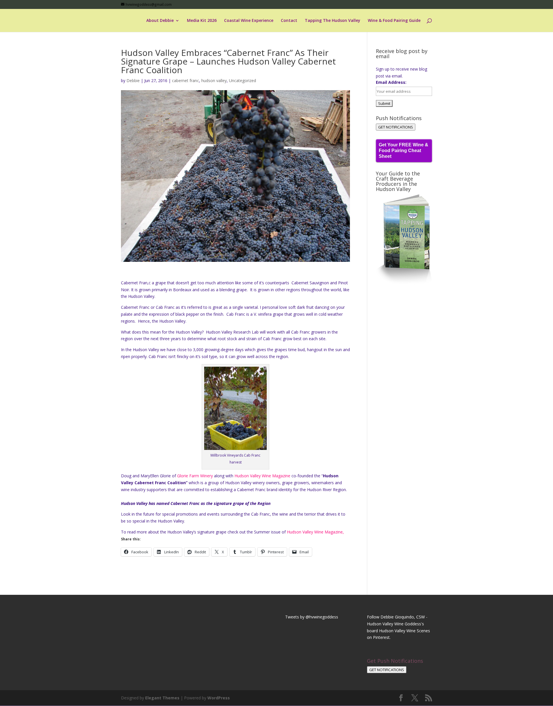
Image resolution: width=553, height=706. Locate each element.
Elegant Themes (162, 698)
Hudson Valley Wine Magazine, (315, 532)
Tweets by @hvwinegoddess (311, 617)
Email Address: (391, 82)
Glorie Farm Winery (195, 475)
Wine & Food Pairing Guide (394, 20)
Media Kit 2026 (202, 20)
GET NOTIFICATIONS (395, 127)
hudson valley (214, 80)
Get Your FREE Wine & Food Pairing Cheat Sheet (403, 150)
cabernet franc (185, 80)
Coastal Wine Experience (248, 20)
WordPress (218, 698)
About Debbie (160, 20)
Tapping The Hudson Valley (332, 20)
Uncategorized (242, 80)
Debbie (133, 80)
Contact (289, 20)
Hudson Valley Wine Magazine (262, 475)
